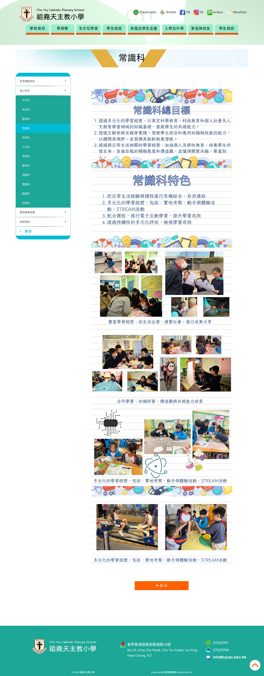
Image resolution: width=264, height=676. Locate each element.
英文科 (26, 109)
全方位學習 (88, 29)
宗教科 (26, 203)
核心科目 (44, 90)
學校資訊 (37, 29)
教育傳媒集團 (169, 672)
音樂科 (26, 156)
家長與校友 (200, 29)
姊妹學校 (43, 221)
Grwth (170, 12)
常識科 (26, 128)
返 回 (28, 231)
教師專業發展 (43, 211)
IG (201, 12)
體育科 (26, 165)
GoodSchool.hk (184, 672)
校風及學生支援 (144, 29)
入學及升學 (174, 29)
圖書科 (26, 193)
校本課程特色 (43, 80)
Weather (239, 12)
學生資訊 (226, 29)
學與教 (62, 29)
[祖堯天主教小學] (64, 646)
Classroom (147, 12)
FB (187, 12)
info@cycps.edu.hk (229, 657)
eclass (217, 12)
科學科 (26, 137)
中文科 (26, 100)
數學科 (26, 119)
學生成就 (114, 29)
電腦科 (26, 184)
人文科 (26, 147)
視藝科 (26, 175)
